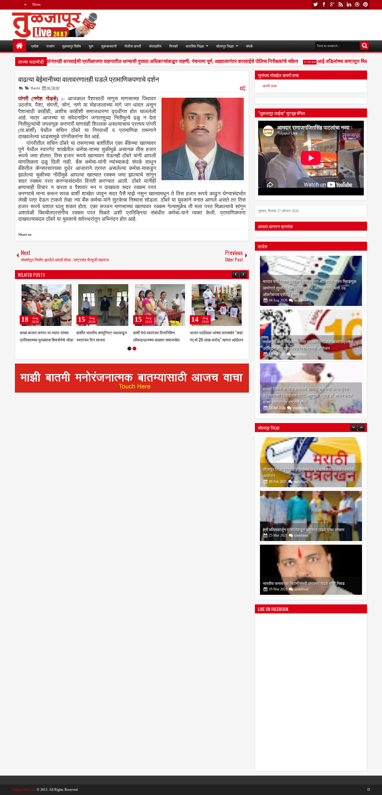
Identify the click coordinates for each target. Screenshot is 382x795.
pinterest (365, 4)
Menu (36, 4)
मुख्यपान (19, 46)
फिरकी (173, 45)
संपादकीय (155, 45)
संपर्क (249, 45)
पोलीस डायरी (132, 45)
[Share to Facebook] (54, 288)
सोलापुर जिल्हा (225, 45)
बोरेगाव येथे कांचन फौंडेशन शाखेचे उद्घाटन (294, 583)
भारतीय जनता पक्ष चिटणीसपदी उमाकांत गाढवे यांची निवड (304, 529)
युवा (91, 45)
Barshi (35, 88)
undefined (301, 300)
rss (340, 4)
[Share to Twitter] (60, 288)
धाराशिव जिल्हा (195, 45)
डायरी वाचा (270, 86)
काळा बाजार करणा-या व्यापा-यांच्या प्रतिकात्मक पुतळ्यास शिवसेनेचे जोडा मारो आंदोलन (160, 339)
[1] (129, 348)
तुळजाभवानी (109, 45)
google (332, 4)
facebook (324, 4)
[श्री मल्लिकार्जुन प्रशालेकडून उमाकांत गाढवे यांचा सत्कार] (311, 462)
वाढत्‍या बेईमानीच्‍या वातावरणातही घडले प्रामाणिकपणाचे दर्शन (88, 79)
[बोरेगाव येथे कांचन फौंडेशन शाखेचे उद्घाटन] (311, 570)
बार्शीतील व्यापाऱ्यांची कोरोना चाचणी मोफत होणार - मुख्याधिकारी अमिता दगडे (101, 339)
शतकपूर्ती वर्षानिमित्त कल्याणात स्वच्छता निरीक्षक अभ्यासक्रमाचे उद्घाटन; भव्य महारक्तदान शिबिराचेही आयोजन (308, 344)
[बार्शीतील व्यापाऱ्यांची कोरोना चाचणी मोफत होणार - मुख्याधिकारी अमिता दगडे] (103, 305)
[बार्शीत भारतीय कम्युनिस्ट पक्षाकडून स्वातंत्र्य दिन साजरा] (217, 305)
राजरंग (50, 45)
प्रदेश (34, 45)
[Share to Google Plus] (67, 288)
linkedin (349, 4)
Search (365, 46)
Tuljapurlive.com (24, 790)
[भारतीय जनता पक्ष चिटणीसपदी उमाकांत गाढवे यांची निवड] (311, 516)
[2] (134, 348)
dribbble (357, 4)
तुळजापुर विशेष (71, 45)
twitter (315, 4)
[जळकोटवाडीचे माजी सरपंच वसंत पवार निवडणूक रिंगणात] (46, 305)
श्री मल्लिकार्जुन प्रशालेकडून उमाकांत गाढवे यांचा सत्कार (303, 475)
